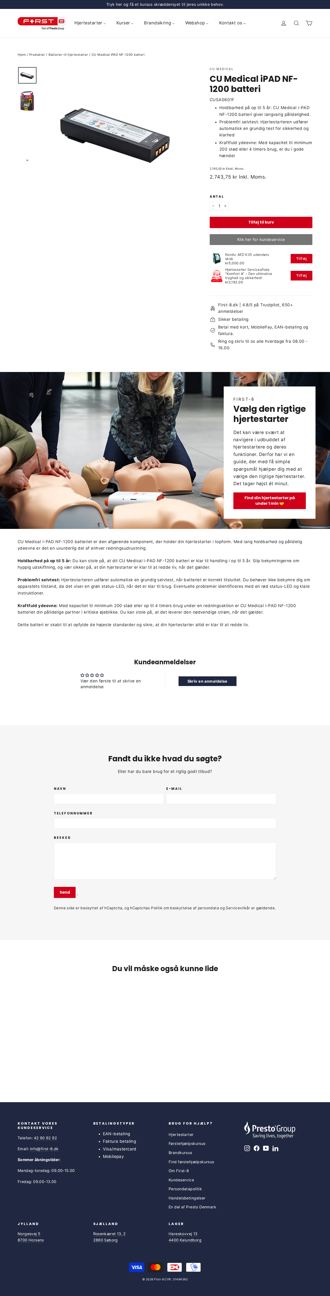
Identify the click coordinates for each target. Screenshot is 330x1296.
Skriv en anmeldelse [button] (207, 681)
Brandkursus (180, 1152)
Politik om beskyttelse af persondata (185, 908)
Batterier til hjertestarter (68, 54)
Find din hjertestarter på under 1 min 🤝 (269, 500)
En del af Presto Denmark (192, 1207)
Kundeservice (181, 1180)
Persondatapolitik (185, 1189)
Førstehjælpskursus (187, 1143)
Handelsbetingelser (187, 1198)
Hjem (22, 54)
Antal (217, 197)
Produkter (37, 54)
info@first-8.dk (44, 1149)
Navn (60, 789)
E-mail (174, 789)
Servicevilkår (238, 908)
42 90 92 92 (45, 1138)
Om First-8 (179, 1171)
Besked (62, 838)
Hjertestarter (181, 1134)
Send (65, 892)
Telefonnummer (73, 813)
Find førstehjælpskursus (191, 1162)
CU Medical (222, 69)
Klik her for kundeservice (261, 239)
